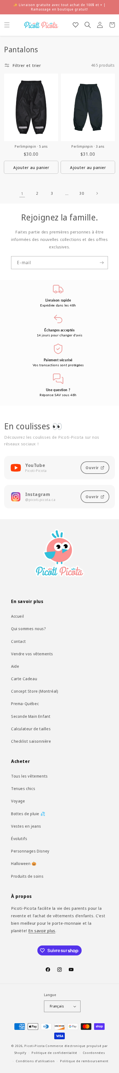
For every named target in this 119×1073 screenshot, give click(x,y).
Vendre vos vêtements (32, 653)
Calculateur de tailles (31, 728)
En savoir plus (41, 930)
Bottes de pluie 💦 (28, 813)
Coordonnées (94, 1053)
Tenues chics (23, 788)
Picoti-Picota (34, 1046)
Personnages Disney (30, 851)
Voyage (18, 801)
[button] (7, 25)
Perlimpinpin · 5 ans (31, 146)
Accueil (17, 616)
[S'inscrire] (101, 262)
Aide (15, 666)
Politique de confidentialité (54, 1053)
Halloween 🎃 (24, 863)
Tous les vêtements (29, 776)
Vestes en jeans (26, 826)
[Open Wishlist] (75, 25)
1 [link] (22, 193)
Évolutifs (19, 838)
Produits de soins (27, 876)
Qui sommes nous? (28, 628)
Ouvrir (92, 467)
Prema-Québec (25, 703)
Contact (18, 641)
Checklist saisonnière (31, 741)
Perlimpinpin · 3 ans (87, 146)
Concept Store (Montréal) (34, 691)
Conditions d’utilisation (35, 1061)
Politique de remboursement (84, 1061)
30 (81, 193)
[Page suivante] (97, 193)
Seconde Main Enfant (30, 716)
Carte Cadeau (24, 678)
